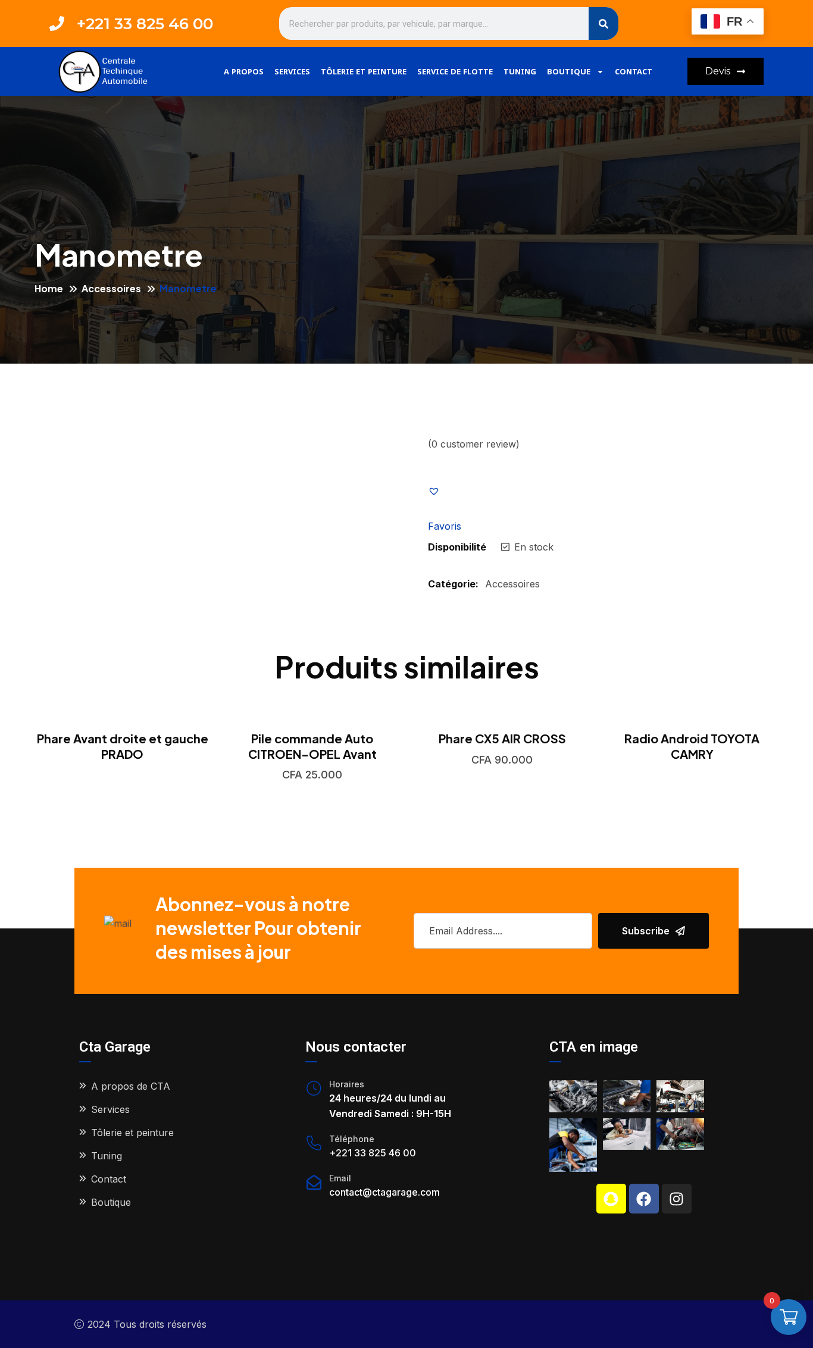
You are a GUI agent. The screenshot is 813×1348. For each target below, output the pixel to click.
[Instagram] (677, 1198)
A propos (244, 71)
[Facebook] (644, 1198)
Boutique (568, 71)
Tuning (520, 71)
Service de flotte (455, 71)
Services (292, 71)
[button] (446, 490)
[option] (122, 740)
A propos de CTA (130, 1086)
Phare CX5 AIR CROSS (502, 738)
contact (633, 71)
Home (49, 288)
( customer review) (474, 444)
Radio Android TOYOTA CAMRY (691, 746)
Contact (108, 1179)
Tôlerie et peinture (363, 71)
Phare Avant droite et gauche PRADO (122, 746)
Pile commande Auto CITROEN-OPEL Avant (312, 746)
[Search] (603, 23)
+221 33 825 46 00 (372, 1153)
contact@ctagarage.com (384, 1192)
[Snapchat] (611, 1198)
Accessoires (111, 288)
